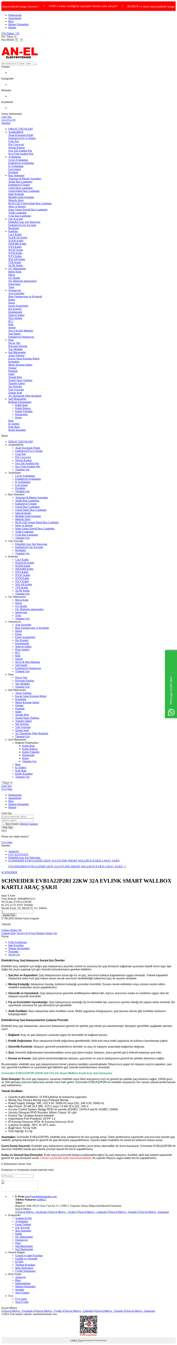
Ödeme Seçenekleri (19, 948)
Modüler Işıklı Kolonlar (21, 197)
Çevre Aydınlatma (18, 159)
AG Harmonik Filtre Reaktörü (24, 395)
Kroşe (18, 417)
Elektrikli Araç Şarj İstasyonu (24, 222)
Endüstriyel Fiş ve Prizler (22, 138)
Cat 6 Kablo (15, 234)
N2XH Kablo (15, 240)
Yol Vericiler (15, 386)
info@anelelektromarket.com (41, 1196)
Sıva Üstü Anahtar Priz (20, 153)
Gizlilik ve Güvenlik (26, 1258)
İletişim (12, 27)
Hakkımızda (15, 15)
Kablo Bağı (21, 405)
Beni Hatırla (13, 823)
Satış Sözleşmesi (24, 1267)
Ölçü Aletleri (15, 318)
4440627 (41, 1199)
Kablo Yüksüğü (23, 411)
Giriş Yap (6, 785)
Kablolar (13, 231)
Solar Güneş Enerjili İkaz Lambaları (28, 209)
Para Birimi (7, 39)
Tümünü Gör (22, 469)
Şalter (11, 374)
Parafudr (13, 370)
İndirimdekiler (23, 1283)
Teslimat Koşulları (25, 1264)
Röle (10, 324)
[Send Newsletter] (2, 1180)
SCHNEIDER (9, 872)
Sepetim (19, 1289)
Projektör (13, 172)
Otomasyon (14, 290)
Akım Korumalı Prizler (20, 135)
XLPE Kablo (15, 265)
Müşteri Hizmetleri (18, 24)
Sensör (12, 327)
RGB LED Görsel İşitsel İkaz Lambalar (30, 203)
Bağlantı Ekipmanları (19, 402)
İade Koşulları (16, 945)
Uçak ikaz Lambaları (19, 215)
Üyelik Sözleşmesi (25, 1270)
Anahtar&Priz (16, 132)
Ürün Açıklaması (17, 942)
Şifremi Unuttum (29, 823)
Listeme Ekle (8, 933)
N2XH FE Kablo (17, 237)
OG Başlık (14, 277)
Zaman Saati (15, 392)
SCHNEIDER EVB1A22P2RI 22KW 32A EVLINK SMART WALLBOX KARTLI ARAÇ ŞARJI (63, 860)
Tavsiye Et (22, 933)
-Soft (73, 1340)
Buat (10, 420)
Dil (3, 36)
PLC (10, 321)
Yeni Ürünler (22, 1292)
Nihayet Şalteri (16, 315)
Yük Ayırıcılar (16, 389)
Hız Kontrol (14, 308)
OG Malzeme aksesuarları (22, 280)
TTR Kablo (14, 262)
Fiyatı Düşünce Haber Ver (43, 933)
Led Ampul (14, 169)
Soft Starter (14, 333)
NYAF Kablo (15, 249)
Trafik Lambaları (17, 212)
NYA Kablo (14, 246)
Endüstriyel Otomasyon (21, 336)
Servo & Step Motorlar (20, 330)
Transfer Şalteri (16, 383)
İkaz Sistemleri (16, 175)
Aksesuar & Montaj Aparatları (24, 178)
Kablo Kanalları (17, 429)
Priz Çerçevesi (16, 144)
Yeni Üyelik (21, 1302)
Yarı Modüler (15, 349)
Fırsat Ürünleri (23, 1224)
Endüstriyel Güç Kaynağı (22, 225)
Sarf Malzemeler (17, 398)
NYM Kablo (15, 253)
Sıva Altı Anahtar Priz (20, 150)
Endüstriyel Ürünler (19, 184)
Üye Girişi (21, 1298)
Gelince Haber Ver (11, 930)
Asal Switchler (16, 293)
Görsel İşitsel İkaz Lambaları (24, 190)
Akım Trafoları (16, 355)
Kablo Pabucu (23, 408)
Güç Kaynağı (15, 218)
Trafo (11, 287)
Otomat (12, 367)
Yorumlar (13, 951)
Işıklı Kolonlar (16, 194)
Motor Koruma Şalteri (20, 364)
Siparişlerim (14, 18)
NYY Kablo (15, 256)
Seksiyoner (14, 284)
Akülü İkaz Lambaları (20, 181)
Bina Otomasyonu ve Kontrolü (25, 296)
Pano (11, 339)
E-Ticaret (79, 1340)
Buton (11, 299)
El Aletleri (13, 423)
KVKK (19, 1261)
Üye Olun (6, 789)
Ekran (11, 302)
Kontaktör (13, 361)
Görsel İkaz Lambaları (20, 187)
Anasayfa (13, 851)
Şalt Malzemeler (17, 352)
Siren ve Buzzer (17, 206)
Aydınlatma (14, 156)
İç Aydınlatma (16, 166)
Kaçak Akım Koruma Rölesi (23, 358)
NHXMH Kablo (17, 243)
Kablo (18, 1233)
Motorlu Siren (16, 200)
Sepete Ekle (9, 915)
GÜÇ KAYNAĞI (18, 854)
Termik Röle (15, 377)
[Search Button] (35, 64)
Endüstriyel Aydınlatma (21, 163)
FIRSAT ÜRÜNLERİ (20, 128)
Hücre (11, 274)
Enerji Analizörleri (18, 305)
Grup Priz (13, 141)
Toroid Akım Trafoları (20, 380)
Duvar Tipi (14, 343)
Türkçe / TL (13, 33)
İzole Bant (14, 426)
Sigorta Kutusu (16, 147)
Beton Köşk (14, 271)
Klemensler (21, 414)
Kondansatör (15, 312)
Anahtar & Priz (23, 1218)
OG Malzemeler (17, 268)
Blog (11, 21)
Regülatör (13, 228)
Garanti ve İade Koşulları (29, 1255)
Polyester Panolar (17, 346)
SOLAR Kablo (16, 259)
